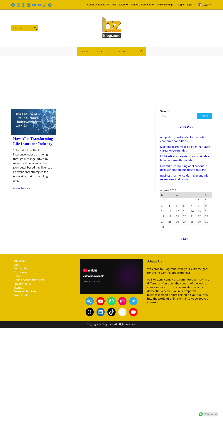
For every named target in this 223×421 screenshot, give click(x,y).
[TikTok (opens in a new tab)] (44, 5)
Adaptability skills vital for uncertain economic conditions (183, 139)
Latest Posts (186, 126)
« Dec (184, 239)
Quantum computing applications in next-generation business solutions (184, 168)
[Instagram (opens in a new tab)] (23, 5)
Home (17, 276)
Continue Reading (21, 188)
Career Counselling (96, 4)
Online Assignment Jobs (29, 280)
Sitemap (19, 287)
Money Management (141, 4)
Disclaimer (20, 272)
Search (165, 111)
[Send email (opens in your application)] (39, 5)
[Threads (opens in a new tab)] (18, 5)
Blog (16, 264)
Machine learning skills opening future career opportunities (185, 148)
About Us (19, 260)
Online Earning (164, 4)
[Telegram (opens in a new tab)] (49, 5)
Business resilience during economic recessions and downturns (184, 177)
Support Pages (184, 4)
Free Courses (118, 4)
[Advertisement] (111, 79)
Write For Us (22, 295)
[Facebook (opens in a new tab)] (13, 5)
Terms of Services (25, 291)
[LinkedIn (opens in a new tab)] (28, 5)
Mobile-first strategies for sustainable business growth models (184, 158)
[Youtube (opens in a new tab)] (34, 5)
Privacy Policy (22, 284)
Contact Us (21, 268)
